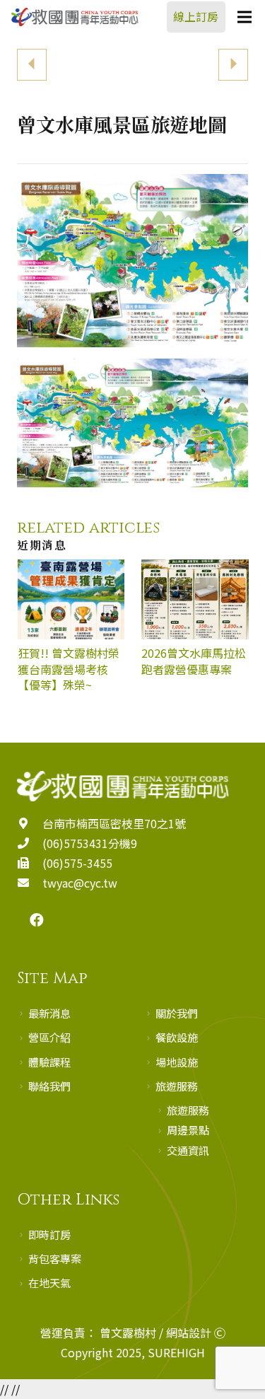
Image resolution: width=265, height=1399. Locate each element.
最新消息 (49, 1013)
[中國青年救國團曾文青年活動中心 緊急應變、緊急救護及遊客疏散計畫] (191, 56)
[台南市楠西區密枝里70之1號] (29, 823)
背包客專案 (54, 1258)
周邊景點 (188, 1129)
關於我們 (176, 1013)
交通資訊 (188, 1150)
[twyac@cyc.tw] (29, 882)
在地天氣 (49, 1282)
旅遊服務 (176, 1085)
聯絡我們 (49, 1085)
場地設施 (176, 1061)
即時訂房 (49, 1234)
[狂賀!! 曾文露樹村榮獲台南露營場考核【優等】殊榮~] (71, 634)
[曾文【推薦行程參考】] (75, 56)
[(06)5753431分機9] (29, 843)
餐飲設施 (176, 1037)
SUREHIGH (176, 1352)
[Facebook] (37, 920)
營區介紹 (49, 1037)
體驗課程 (49, 1061)
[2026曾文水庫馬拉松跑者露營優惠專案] (195, 634)
